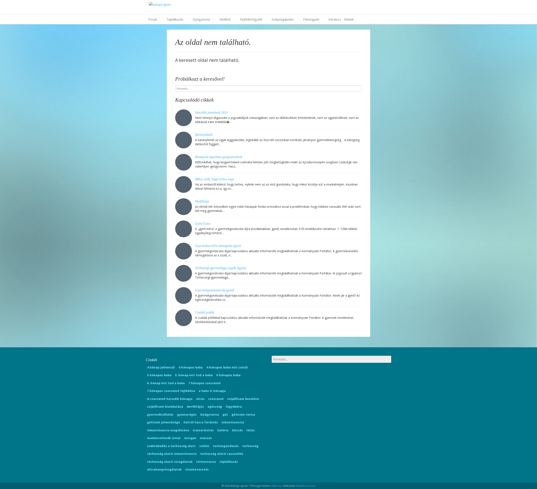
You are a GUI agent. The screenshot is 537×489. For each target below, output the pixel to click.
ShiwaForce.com (305, 486)
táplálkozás (228, 462)
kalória (222, 430)
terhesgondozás (226, 446)
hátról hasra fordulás (201, 422)
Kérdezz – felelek (341, 19)
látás (250, 430)
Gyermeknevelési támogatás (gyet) (218, 246)
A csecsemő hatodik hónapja (170, 399)
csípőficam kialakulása (165, 407)
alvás (200, 399)
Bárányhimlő (203, 134)
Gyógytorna (201, 19)
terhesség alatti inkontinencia (172, 454)
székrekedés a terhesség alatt (171, 446)
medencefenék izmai (164, 438)
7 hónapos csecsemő (204, 383)
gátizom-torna (243, 414)
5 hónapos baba (159, 375)
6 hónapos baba (228, 375)
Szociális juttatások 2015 (211, 112)
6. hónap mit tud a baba (166, 383)
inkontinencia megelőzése (168, 430)
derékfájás (195, 407)
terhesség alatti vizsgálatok (170, 462)
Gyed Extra (202, 223)
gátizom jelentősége (163, 422)
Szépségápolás (283, 19)
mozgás (190, 438)
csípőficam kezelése (243, 399)
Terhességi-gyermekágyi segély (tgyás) (220, 268)
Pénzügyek (311, 19)
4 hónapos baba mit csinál (227, 367)
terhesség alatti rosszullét (221, 454)
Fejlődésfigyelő (251, 19)
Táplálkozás (174, 19)
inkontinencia (233, 422)
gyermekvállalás (160, 414)
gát (225, 414)
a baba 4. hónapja (212, 391)
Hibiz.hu (276, 486)
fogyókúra (233, 407)
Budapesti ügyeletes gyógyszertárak (218, 157)
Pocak (152, 19)
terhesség (250, 446)
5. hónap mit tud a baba (194, 375)
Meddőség (202, 201)
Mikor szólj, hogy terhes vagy (214, 179)
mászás (206, 438)
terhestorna (206, 462)
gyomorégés (187, 414)
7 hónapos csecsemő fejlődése (171, 391)
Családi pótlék (204, 312)
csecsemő (216, 399)
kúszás (237, 430)
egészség (214, 407)
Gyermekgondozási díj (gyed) (214, 290)
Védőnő (225, 19)
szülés (204, 446)
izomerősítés (203, 430)
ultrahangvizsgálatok (164, 469)
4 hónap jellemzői (161, 367)
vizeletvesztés (197, 469)
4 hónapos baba (191, 367)
